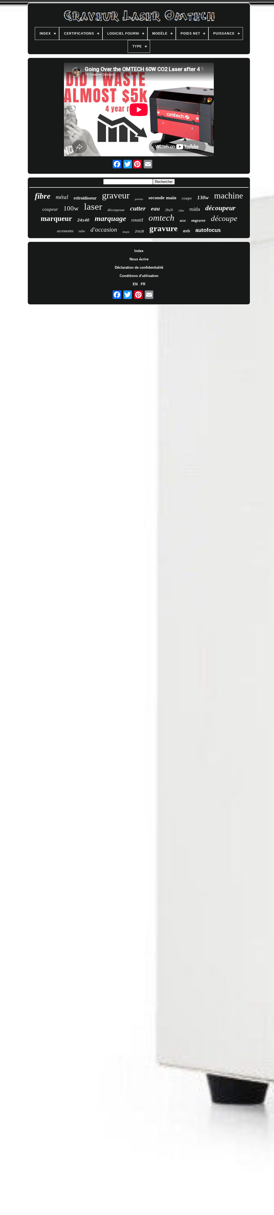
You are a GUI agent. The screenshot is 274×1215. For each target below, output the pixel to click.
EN (135, 284)
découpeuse (116, 210)
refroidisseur (85, 198)
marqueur (56, 219)
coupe (187, 198)
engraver (198, 221)
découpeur (220, 208)
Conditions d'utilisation (139, 276)
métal (62, 197)
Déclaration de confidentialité (139, 267)
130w (203, 197)
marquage (110, 218)
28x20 (169, 210)
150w (181, 210)
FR (143, 284)
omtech (161, 218)
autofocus (208, 230)
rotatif (137, 220)
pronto (139, 199)
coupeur (50, 209)
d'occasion (103, 229)
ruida (194, 209)
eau (155, 208)
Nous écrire (139, 259)
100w (71, 208)
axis (186, 230)
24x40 (83, 220)
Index (138, 251)
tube (82, 231)
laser (93, 206)
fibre (42, 195)
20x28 (139, 231)
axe (183, 220)
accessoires (65, 231)
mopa (126, 231)
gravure (163, 228)
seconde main (162, 197)
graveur (116, 195)
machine (228, 195)
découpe (224, 218)
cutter (138, 208)
